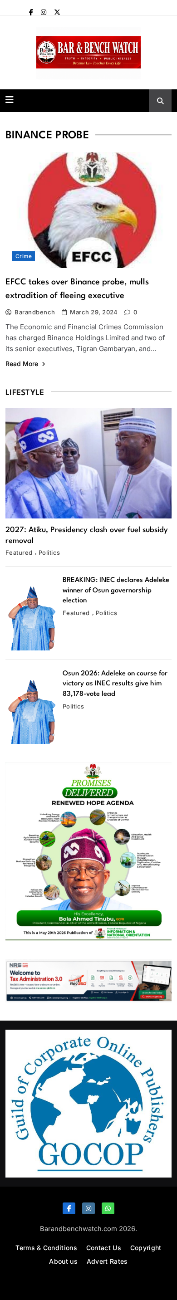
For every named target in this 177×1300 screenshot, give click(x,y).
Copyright (146, 1247)
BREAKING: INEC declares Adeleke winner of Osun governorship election (116, 590)
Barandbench (35, 312)
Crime (23, 256)
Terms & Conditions (46, 1247)
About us (63, 1261)
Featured (19, 552)
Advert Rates (107, 1261)
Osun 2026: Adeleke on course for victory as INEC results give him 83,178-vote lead (115, 684)
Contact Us (103, 1247)
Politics (49, 552)
